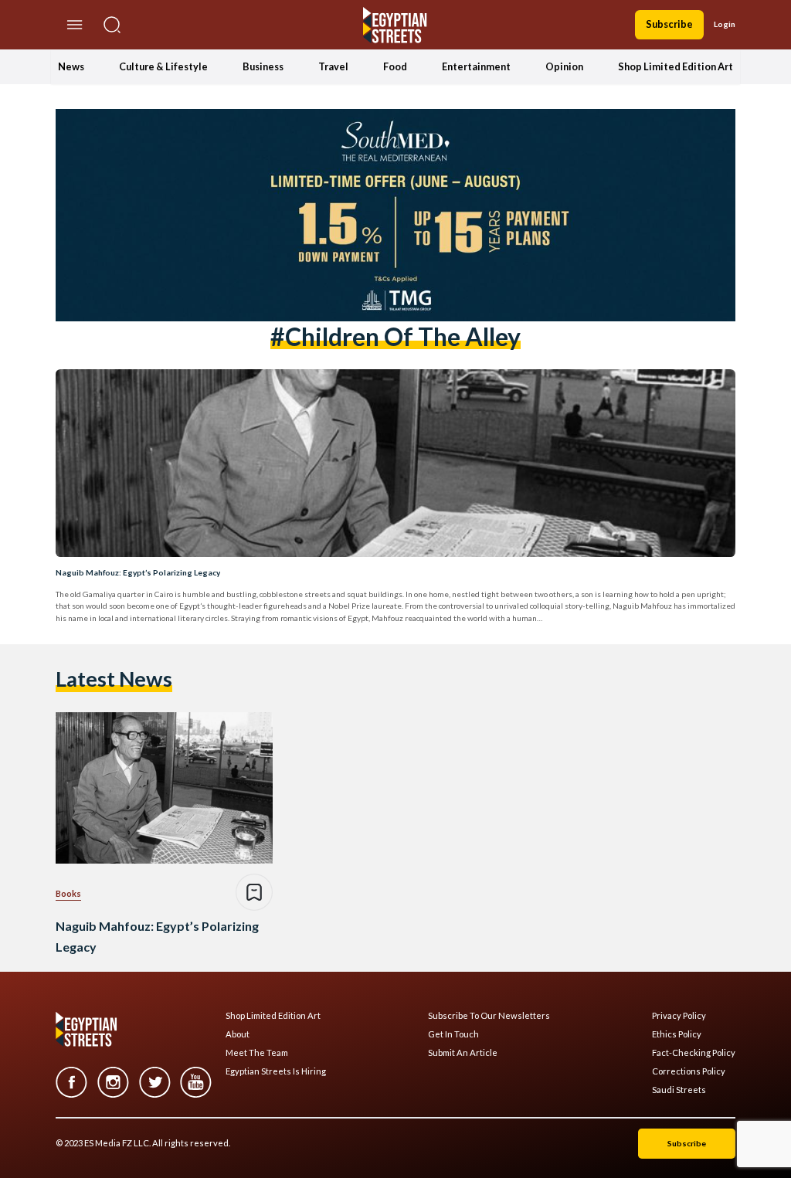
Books (68, 893)
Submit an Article (462, 1052)
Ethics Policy (676, 1034)
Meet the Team (257, 1052)
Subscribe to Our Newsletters (489, 1015)
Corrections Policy (688, 1071)
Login (724, 24)
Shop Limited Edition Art (675, 66)
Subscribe (669, 24)
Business (263, 66)
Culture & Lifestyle (163, 66)
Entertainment (476, 66)
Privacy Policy (679, 1015)
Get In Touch (453, 1034)
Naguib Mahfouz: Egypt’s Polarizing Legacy (138, 572)
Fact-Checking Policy (693, 1052)
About (238, 1034)
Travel (333, 66)
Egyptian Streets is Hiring (276, 1071)
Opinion (564, 66)
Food (395, 66)
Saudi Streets (679, 1090)
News (71, 66)
